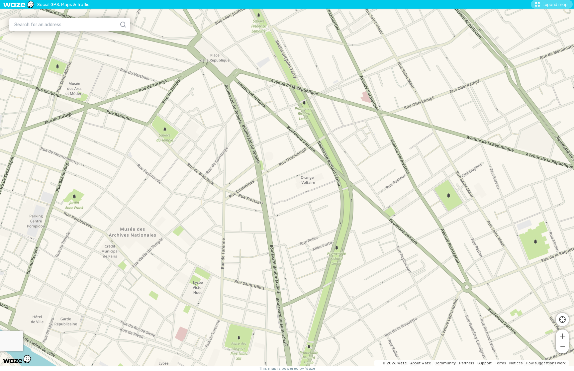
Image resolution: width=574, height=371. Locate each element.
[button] (562, 335)
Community (445, 363)
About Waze (420, 363)
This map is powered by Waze (287, 368)
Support (484, 363)
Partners (466, 363)
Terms (500, 363)
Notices (516, 363)
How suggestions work (546, 363)
